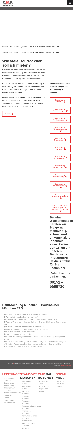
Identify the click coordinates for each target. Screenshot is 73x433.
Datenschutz (44, 386)
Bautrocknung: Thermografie (59, 139)
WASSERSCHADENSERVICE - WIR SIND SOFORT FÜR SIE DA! (60, 207)
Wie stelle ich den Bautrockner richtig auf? (22, 317)
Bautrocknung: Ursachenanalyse (59, 110)
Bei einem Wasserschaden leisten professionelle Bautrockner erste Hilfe (33, 344)
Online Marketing (65, 365)
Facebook (61, 381)
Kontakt (7, 114)
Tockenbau (8, 380)
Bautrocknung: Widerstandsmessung (60, 128)
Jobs (41, 384)
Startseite (5, 47)
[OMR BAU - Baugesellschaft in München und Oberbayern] (8, 3)
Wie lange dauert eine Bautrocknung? (20, 334)
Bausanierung (9, 383)
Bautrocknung (9, 385)
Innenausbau (9, 378)
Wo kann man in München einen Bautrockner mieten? (26, 314)
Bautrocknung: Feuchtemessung (59, 119)
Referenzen (43, 381)
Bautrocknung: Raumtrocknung (59, 175)
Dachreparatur (9, 388)
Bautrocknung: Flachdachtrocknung (60, 185)
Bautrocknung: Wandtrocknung (59, 166)
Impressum (43, 389)
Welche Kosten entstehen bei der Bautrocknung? (24, 327)
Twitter (59, 386)
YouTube (60, 384)
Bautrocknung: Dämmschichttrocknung (60, 195)
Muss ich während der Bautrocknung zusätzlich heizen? (27, 329)
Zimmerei (7, 390)
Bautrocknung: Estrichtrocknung (59, 157)
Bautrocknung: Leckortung (60, 101)
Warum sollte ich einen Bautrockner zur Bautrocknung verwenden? (31, 319)
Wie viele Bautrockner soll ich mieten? (20, 332)
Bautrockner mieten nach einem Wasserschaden (24, 346)
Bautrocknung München (20, 47)
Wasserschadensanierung (13, 393)
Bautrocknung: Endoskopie (60, 148)
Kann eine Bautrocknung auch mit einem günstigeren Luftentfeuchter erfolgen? (36, 342)
